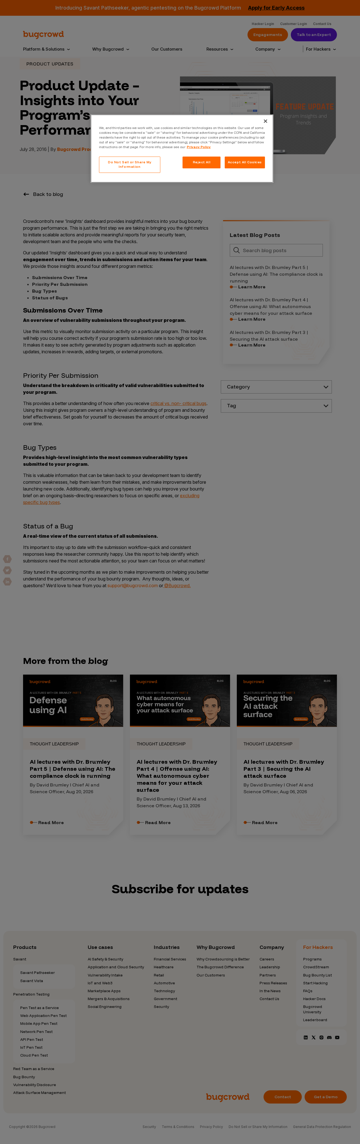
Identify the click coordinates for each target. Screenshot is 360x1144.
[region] (182, 148)
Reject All (202, 162)
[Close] (265, 121)
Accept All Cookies (245, 162)
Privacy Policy (199, 147)
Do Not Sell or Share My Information (129, 164)
